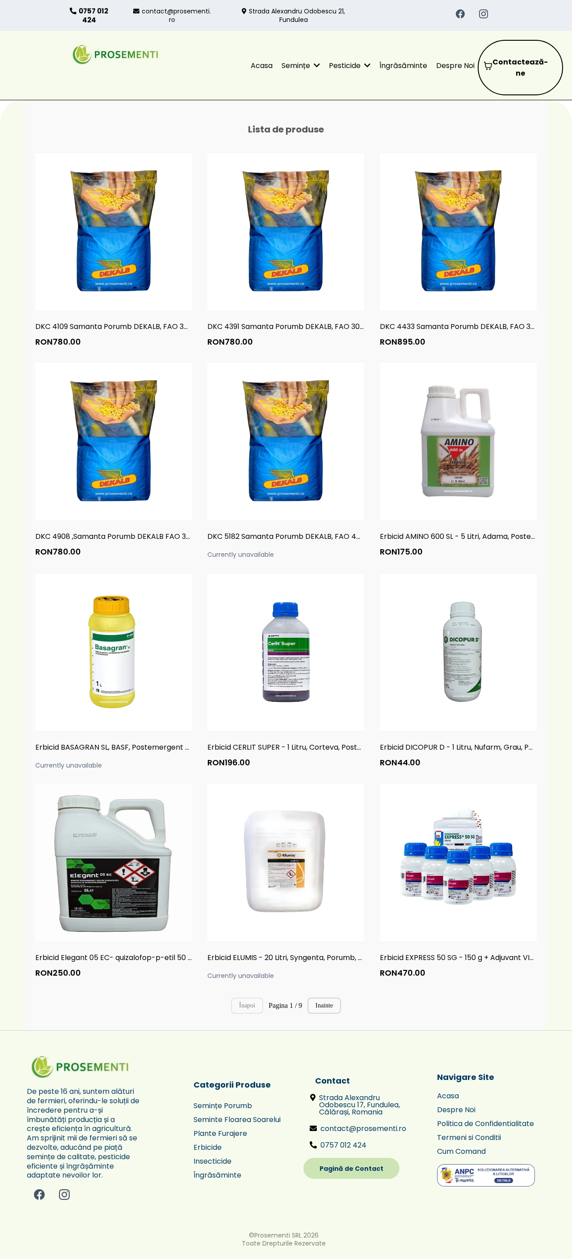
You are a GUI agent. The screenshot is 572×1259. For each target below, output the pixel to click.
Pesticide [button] (345, 65)
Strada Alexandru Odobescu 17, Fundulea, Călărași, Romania (359, 1105)
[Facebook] (460, 14)
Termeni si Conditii (469, 1137)
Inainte (324, 1005)
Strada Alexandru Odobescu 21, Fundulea (297, 15)
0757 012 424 (343, 1145)
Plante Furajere (220, 1133)
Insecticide (212, 1161)
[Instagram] (483, 14)
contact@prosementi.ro (176, 15)
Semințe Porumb (222, 1106)
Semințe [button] (297, 65)
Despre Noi (456, 1110)
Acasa (448, 1096)
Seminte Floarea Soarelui (237, 1119)
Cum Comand (461, 1151)
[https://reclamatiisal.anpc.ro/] (489, 1175)
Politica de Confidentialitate (485, 1123)
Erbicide (207, 1147)
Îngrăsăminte (217, 1175)
